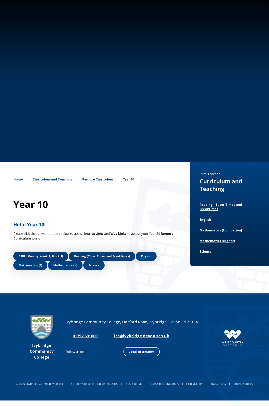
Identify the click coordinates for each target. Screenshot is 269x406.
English (146, 256)
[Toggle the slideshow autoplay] (218, 142)
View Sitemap (134, 384)
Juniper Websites (107, 384)
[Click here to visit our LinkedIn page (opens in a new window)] (238, 17)
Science (94, 265)
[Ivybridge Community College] (21, 25)
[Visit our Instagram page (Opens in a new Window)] (214, 17)
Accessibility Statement (164, 384)
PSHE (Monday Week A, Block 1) (41, 256)
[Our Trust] (232, 337)
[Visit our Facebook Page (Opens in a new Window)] (226, 17)
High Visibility (194, 384)
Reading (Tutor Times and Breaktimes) (102, 256)
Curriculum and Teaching (52, 179)
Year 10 (128, 179)
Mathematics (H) (65, 265)
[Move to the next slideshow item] (207, 142)
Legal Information (142, 351)
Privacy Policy (218, 384)
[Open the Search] (251, 17)
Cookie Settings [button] (243, 384)
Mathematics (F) (30, 265)
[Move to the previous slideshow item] (195, 142)
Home (18, 179)
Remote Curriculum (97, 179)
